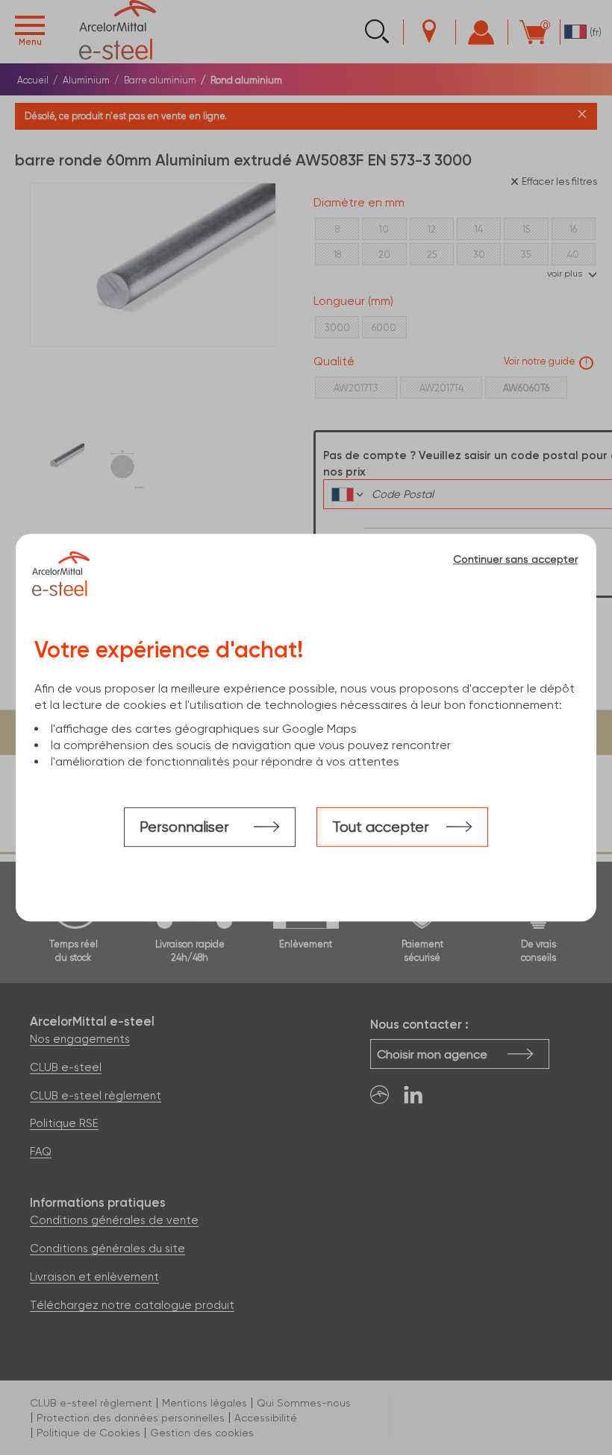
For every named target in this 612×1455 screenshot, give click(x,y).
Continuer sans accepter (515, 559)
